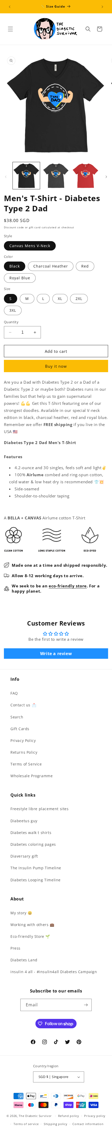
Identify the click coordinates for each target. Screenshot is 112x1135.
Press (15, 948)
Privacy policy (94, 1116)
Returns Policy (23, 752)
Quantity (11, 322)
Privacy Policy (23, 740)
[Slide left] (5, 177)
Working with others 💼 (32, 924)
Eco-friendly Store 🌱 (30, 936)
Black (14, 266)
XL (60, 298)
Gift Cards (19, 728)
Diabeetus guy (24, 820)
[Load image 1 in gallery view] (26, 175)
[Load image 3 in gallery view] (85, 175)
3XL (12, 310)
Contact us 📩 (23, 704)
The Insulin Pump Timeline (35, 867)
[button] (10, 29)
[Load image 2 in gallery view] (56, 175)
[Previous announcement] (9, 7)
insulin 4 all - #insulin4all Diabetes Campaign (53, 971)
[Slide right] (106, 177)
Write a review (56, 653)
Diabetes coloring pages (33, 844)
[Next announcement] (102, 7)
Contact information (87, 1124)
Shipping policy (55, 1124)
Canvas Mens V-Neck (29, 245)
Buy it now (56, 366)
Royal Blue (19, 277)
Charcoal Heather (50, 266)
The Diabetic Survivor (35, 1116)
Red (85, 266)
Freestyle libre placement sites (39, 808)
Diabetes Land (24, 959)
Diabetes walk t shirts (30, 832)
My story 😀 (21, 912)
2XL (79, 298)
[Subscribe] (85, 1005)
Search (16, 716)
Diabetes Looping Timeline (35, 879)
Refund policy (68, 1116)
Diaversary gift (24, 856)
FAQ (14, 693)
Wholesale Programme (31, 775)
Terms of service (26, 1124)
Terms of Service (26, 764)
